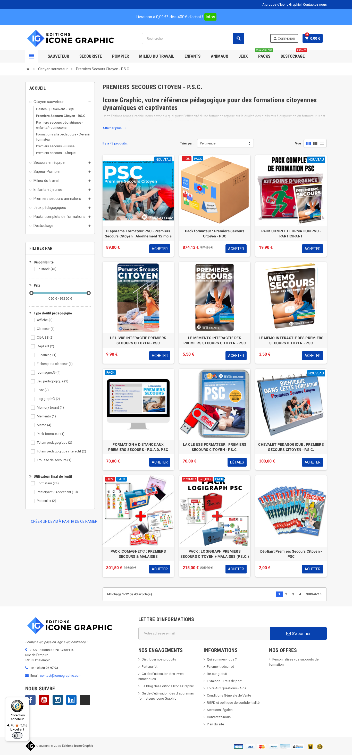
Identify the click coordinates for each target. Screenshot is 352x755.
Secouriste (90, 56)
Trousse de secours (54, 460)
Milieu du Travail (156, 56)
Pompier (120, 56)
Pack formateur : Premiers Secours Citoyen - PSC (214, 233)
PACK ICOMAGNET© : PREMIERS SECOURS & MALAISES (138, 554)
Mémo (44, 425)
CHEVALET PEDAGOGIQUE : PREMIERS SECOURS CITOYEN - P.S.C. (291, 447)
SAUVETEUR (58, 56)
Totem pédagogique (54, 442)
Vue (298, 143)
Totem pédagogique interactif (61, 451)
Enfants (192, 56)
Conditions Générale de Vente (229, 695)
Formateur (48, 483)
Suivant (314, 594)
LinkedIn (71, 700)
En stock (46, 269)
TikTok (85, 700)
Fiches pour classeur (55, 364)
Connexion (284, 38)
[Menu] (26, 700)
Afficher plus (115, 128)
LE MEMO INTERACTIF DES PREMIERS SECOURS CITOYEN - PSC (291, 340)
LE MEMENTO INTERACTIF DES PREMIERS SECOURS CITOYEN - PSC (214, 340)
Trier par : (187, 143)
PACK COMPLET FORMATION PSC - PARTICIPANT (291, 233)
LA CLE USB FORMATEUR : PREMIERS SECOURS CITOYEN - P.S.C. (215, 447)
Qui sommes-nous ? (222, 659)
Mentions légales (219, 710)
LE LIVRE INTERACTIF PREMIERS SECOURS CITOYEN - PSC (138, 340)
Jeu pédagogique (52, 381)
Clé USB (45, 337)
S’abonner (301, 633)
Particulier (46, 501)
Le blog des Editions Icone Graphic (168, 686)
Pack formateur (50, 434)
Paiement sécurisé (220, 666)
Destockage (293, 54)
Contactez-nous (315, 4)
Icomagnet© (49, 372)
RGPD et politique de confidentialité (233, 703)
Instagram (58, 700)
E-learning (46, 355)
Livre (43, 390)
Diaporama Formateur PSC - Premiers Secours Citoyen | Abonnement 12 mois (138, 233)
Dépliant (45, 346)
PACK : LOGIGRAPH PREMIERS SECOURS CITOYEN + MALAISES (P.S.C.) (214, 554)
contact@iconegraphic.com (60, 675)
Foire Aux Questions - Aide (226, 688)
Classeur (46, 329)
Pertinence (207, 143)
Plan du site (215, 724)
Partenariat (149, 666)
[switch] (17, 735)
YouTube (44, 700)
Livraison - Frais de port (224, 681)
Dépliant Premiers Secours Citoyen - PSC (291, 554)
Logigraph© (48, 399)
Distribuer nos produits (159, 659)
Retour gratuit (217, 674)
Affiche (45, 320)
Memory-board (50, 407)
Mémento (46, 416)
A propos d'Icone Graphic (281, 4)
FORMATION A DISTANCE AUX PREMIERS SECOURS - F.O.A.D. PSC (138, 447)
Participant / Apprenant (57, 492)
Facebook (30, 700)
